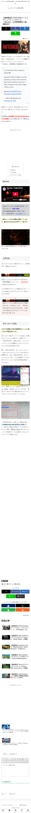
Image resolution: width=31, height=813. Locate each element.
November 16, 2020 (10, 100)
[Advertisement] (15, 146)
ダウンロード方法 (16, 175)
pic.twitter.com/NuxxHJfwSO (12, 94)
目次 (13, 166)
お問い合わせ (23, 805)
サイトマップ (15, 807)
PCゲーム (11, 584)
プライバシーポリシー (8, 805)
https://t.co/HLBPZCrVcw (13, 91)
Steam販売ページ (20, 213)
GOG (4, 584)
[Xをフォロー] (23, 605)
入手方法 (13, 172)
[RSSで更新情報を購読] (23, 610)
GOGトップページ (7, 279)
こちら (12, 266)
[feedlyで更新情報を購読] (8, 610)
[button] (20, 596)
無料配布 (5, 581)
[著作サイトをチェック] (8, 605)
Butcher (13, 170)
